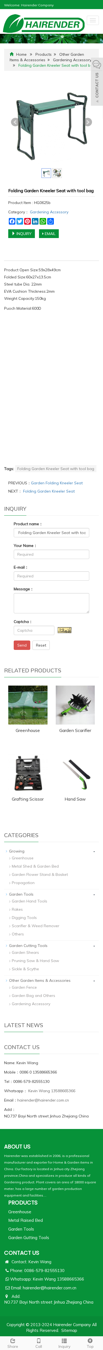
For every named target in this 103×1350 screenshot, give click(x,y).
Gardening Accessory (72, 59)
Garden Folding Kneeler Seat (57, 482)
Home (21, 54)
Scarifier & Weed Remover (35, 925)
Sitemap (69, 1330)
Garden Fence (24, 987)
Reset (41, 645)
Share (12, 1346)
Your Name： (25, 545)
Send (22, 645)
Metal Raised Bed (25, 1220)
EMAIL (49, 233)
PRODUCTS (23, 1202)
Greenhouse (28, 730)
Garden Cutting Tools (28, 945)
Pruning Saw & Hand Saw (35, 960)
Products (43, 54)
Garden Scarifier (75, 730)
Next (87, 122)
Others (18, 934)
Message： (24, 588)
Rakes (17, 909)
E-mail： (21, 567)
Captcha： (23, 621)
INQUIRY (23, 233)
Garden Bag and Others (33, 995)
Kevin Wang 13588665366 (51, 1090)
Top (90, 1346)
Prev (15, 122)
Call (38, 1346)
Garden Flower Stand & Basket (40, 874)
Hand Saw (75, 799)
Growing (16, 851)
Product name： (28, 523)
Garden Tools (21, 894)
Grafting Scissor (28, 799)
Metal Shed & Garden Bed (35, 866)
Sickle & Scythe (25, 968)
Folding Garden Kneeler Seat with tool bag (55, 468)
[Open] (97, 82)
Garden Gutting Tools (28, 1237)
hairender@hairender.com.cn (43, 1100)
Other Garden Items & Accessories (40, 980)
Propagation (23, 882)
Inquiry (64, 1346)
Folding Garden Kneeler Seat (48, 491)
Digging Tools (24, 917)
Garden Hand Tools (29, 901)
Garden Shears (25, 952)
